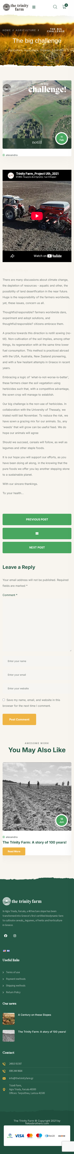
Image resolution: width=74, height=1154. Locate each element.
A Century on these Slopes (34, 1014)
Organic (45, 50)
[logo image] (16, 7)
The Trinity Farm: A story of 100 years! (35, 842)
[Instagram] (15, 936)
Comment (10, 595)
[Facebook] (6, 936)
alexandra (12, 155)
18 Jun (61, 820)
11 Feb (62, 138)
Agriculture (15, 50)
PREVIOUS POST (37, 519)
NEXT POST (37, 547)
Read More (14, 851)
